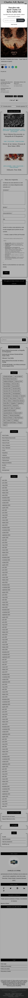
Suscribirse (20, 20)
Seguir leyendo (14, 24)
